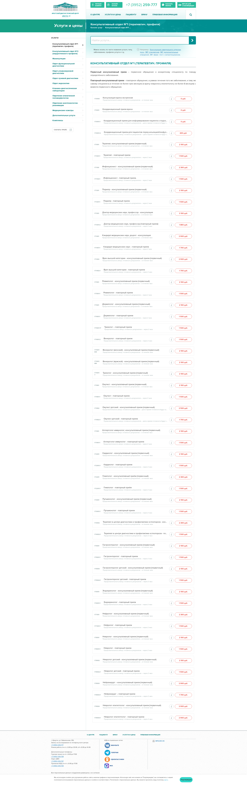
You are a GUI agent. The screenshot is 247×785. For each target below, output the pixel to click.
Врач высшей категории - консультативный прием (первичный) (132, 258)
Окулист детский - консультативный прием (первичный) (129, 407)
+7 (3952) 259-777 (57, 745)
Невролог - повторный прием (117, 648)
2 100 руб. (183, 145)
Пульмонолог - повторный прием (119, 510)
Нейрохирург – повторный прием (119, 694)
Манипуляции (58, 58)
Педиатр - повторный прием (116, 201)
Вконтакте (115, 745)
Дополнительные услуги (63, 115)
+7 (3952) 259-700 (57, 766)
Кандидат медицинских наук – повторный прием (126, 247)
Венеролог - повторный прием (118, 338)
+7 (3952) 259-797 (57, 761)
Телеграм (114, 752)
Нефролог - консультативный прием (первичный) (126, 613)
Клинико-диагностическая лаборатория (64, 89)
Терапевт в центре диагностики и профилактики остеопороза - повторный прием (136, 533)
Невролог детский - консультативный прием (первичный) (129, 659)
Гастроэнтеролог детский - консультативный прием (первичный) (133, 568)
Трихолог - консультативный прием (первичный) (125, 373)
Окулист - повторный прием (116, 396)
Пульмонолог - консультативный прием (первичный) (127, 499)
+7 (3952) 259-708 (57, 757)
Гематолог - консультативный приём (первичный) (125, 476)
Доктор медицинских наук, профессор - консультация (127, 212)
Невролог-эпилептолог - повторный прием (124, 717)
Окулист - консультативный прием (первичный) (124, 384)
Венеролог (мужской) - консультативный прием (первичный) (131, 361)
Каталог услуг (96, 28)
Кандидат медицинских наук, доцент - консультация (126, 235)
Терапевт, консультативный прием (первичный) (124, 143)
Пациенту (131, 14)
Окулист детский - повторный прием (121, 418)
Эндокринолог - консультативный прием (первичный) (128, 590)
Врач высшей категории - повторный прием (124, 269)
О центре (95, 14)
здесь (166, 780)
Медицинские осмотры (63, 110)
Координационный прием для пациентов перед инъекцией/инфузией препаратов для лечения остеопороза (136, 132)
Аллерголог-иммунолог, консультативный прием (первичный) (131, 430)
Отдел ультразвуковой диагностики (62, 72)
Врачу (144, 14)
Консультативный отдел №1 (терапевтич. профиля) (118, 28)
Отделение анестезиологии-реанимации (65, 104)
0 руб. (183, 99)
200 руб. (183, 133)
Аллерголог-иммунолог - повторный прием (123, 441)
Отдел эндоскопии (60, 83)
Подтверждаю (186, 780)
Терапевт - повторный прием (116, 155)
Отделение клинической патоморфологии (63, 97)
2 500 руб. (183, 408)
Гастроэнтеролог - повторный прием (121, 556)
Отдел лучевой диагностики (65, 78)
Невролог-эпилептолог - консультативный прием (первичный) (132, 705)
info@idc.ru (160, 741)
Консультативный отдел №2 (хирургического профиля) (65, 52)
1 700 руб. (183, 248)
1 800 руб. (183, 225)
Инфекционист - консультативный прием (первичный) (127, 166)
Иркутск (65, 16)
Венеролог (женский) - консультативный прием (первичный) (131, 350)
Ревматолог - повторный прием (118, 292)
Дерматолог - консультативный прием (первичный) (126, 304)
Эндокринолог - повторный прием (120, 602)
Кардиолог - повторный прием (118, 464)
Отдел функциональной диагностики (63, 64)
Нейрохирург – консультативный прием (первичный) (127, 682)
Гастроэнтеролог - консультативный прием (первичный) (129, 545)
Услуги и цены (113, 14)
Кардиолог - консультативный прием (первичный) (126, 453)
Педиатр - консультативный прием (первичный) (124, 189)
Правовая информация (164, 14)
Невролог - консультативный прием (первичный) (125, 636)
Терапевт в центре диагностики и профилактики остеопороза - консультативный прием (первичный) (135, 522)
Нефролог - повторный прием (118, 625)
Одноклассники (117, 759)
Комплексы (57, 120)
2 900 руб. (183, 236)
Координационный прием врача (118, 109)
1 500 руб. (183, 156)
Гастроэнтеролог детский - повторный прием (125, 579)
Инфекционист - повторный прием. (119, 178)
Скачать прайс (60, 130)
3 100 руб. (183, 213)
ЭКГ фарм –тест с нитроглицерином (165, 55)
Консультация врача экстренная (118, 97)
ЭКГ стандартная (152, 52)
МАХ (111, 766)
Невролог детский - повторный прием (122, 671)
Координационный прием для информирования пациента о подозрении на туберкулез (136, 120)
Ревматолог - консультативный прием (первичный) (126, 281)
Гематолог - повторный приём (118, 487)
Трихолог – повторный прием (118, 327)
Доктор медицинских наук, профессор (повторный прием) (131, 224)
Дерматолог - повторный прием (118, 315)
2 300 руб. (183, 167)
